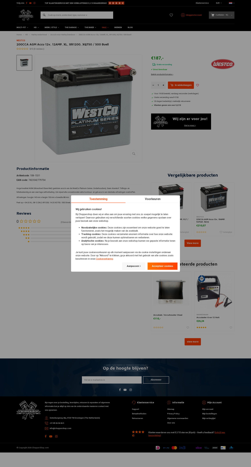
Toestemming (98, 199)
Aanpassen (133, 266)
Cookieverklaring (104, 258)
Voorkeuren (153, 199)
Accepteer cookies (162, 266)
